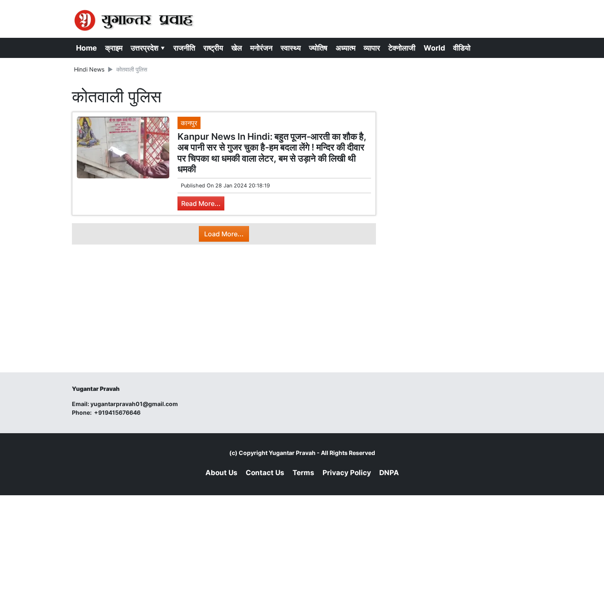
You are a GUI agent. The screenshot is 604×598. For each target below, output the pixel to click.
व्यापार (372, 48)
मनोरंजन (261, 48)
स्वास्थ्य (291, 48)
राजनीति (184, 48)
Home (86, 48)
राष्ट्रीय (213, 48)
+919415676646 (118, 412)
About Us (221, 473)
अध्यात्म (345, 48)
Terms (303, 473)
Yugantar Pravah (292, 452)
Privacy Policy (347, 473)
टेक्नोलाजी (401, 48)
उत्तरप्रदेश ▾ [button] (148, 48)
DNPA (389, 473)
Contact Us (265, 473)
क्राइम (113, 48)
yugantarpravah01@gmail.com (134, 403)
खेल (236, 48)
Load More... (224, 234)
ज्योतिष (318, 48)
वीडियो (461, 48)
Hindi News (89, 69)
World (434, 48)
